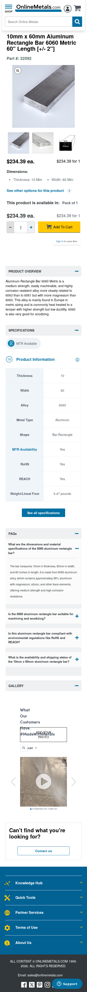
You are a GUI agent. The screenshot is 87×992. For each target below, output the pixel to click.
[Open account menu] (68, 8)
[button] (78, 10)
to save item (66, 241)
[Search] (77, 22)
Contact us (43, 851)
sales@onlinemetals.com (45, 975)
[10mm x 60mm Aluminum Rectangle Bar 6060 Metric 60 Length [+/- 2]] (19, 143)
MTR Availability (24, 449)
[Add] (31, 227)
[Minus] (10, 227)
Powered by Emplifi (44, 809)
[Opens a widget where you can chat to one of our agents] (67, 984)
